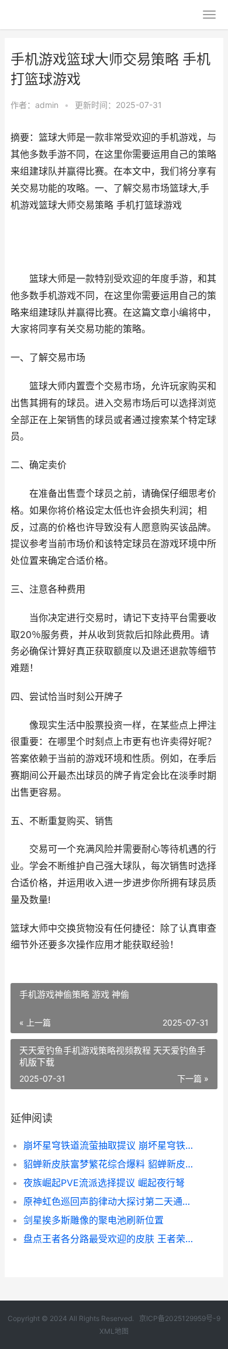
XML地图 (114, 1331)
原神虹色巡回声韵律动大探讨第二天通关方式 (110, 1201)
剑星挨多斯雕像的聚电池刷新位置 (93, 1220)
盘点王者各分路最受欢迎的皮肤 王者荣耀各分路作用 (110, 1239)
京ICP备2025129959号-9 (179, 1318)
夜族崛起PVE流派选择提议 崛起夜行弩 (104, 1182)
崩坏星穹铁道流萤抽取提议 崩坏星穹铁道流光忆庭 (110, 1145)
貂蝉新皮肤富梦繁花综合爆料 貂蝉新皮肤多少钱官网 (110, 1164)
